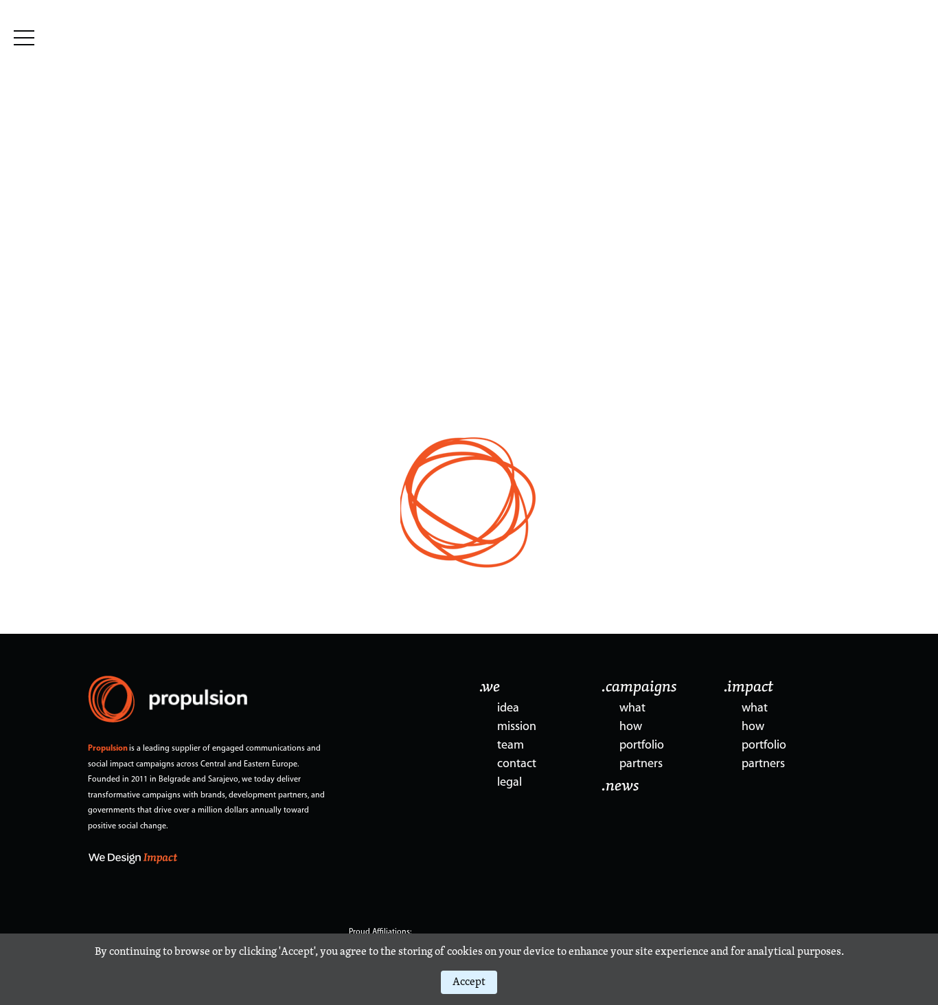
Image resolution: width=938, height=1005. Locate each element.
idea (508, 709)
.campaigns (639, 687)
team (510, 746)
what (632, 709)
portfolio (641, 746)
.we (489, 687)
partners (641, 764)
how (630, 727)
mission (516, 727)
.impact (748, 687)
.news (620, 786)
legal (509, 783)
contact (516, 764)
